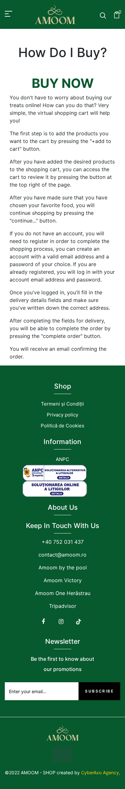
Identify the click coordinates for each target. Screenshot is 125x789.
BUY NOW (63, 83)
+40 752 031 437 (63, 542)
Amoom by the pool (62, 567)
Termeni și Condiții (62, 404)
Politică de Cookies (62, 426)
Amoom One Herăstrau (62, 593)
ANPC (62, 459)
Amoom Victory (63, 580)
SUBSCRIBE (99, 691)
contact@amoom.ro (62, 554)
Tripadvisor (62, 606)
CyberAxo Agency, (100, 772)
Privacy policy (62, 415)
